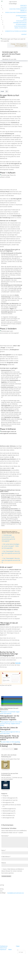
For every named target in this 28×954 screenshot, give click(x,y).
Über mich (23, 17)
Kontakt (24, 34)
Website (3, 863)
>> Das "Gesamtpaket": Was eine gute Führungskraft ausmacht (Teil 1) (11, 553)
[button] (2, 697)
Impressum (3, 949)
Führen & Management (8, 798)
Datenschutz (3, 948)
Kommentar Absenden (6, 876)
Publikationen (4, 946)
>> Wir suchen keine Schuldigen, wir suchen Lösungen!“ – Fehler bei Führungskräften (10, 546)
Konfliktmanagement (8, 808)
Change (13, 44)
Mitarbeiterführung (20, 22)
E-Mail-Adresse (6, 856)
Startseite (23, 5)
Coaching (23, 7)
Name (3, 850)
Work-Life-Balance (21, 28)
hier (10, 652)
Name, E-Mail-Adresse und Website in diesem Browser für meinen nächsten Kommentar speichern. (12, 871)
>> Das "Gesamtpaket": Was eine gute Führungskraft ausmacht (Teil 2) (11, 560)
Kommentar (5, 836)
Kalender (18, 663)
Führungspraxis (21, 21)
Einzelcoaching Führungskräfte (16, 12)
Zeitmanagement (21, 15)
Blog (25, 19)
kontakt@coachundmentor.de (15, 893)
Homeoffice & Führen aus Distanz (16, 31)
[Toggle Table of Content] (5, 91)
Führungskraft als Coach (9, 800)
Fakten (10, 949)
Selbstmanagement (20, 26)
